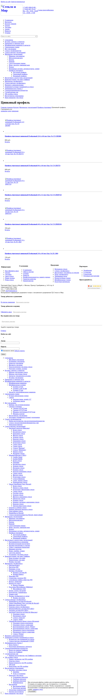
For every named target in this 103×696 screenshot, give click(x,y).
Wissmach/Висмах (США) (17, 455)
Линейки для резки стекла (18, 670)
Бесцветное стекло (19, 432)
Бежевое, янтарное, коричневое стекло (26, 502)
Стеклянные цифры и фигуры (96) (20, 580)
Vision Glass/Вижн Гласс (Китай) (20, 484)
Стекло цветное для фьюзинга (15, 83)
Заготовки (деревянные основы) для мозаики (24, 417)
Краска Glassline (18, 585)
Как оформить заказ (12, 271)
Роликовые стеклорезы (17, 361)
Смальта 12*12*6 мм (20, 410)
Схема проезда (43, 10)
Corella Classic (17, 457)
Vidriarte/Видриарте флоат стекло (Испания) (24, 621)
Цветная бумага (14, 565)
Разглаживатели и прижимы (18, 542)
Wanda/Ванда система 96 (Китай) (20, 601)
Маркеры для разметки (17, 56)
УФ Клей (12, 664)
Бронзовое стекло (19, 433)
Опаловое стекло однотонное (23, 623)
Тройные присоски (19, 681)
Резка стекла (9, 280)
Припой (11, 61)
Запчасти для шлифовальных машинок (22, 392)
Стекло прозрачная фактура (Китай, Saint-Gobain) (26, 515)
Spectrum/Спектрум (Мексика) (19, 428)
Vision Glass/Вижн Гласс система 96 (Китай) (24, 603)
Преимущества (28, 281)
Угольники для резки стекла (18, 554)
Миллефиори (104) (19, 589)
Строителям (87, 274)
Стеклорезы (9, 40)
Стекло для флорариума (13, 51)
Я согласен (32, 691)
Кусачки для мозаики (16, 378)
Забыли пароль (19, 351)
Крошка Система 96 (20, 572)
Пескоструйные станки (63, 278)
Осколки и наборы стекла (17, 507)
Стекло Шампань (19, 479)
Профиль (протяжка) (16, 70)
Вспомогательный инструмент (19, 544)
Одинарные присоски (20, 677)
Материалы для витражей (13, 54)
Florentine (16, 462)
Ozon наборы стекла (16, 511)
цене (9, 111)
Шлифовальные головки (17, 385)
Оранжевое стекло (19, 441)
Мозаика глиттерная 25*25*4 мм (24, 412)
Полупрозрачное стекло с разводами (25, 628)
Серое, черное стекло (20, 480)
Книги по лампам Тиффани (18, 650)
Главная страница (7, 107)
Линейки (16, 672)
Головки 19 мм (18, 387)
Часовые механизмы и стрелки (19, 545)
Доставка (8, 27)
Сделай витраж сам (11, 92)
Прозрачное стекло (19, 616)
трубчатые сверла (19, 401)
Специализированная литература (16, 90)
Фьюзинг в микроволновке (14, 85)
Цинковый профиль (20, 76)
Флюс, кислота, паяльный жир (19, 65)
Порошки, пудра (14, 569)
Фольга (11, 67)
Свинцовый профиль (20, 74)
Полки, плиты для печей (17, 590)
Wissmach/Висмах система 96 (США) (21, 608)
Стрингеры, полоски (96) (17, 578)
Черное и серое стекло (20, 488)
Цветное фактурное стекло (22, 506)
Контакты (8, 22)
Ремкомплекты (18, 682)
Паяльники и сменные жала (14, 43)
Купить (7, 142)
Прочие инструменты (16, 691)
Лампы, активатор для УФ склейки (21, 659)
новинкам (15, 111)
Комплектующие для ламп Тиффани (17, 79)
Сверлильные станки (12, 47)
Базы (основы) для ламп (17, 558)
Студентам (87, 272)
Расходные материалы (62, 281)
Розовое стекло (18, 470)
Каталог (16, 107)
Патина (11, 60)
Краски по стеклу (15, 583)
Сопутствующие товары (17, 63)
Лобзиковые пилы (61, 276)
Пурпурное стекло (19, 442)
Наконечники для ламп (17, 560)
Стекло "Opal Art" (19, 618)
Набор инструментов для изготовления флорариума (27, 421)
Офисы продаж (28, 272)
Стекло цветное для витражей (15, 52)
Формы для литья (19, 598)
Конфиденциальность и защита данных (36, 277)
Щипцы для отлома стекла (18, 374)
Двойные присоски (19, 679)
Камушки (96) (13, 576)
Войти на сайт (6, 2)
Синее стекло (17, 446)
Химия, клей (13, 594)
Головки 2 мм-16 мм (20, 388)
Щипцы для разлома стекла (18, 372)
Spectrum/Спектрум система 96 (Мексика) (23, 612)
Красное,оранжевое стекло (22, 471)
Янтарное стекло (18, 453)
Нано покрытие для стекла (14, 97)
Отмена (3, 331)
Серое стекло (17, 444)
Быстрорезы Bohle (19, 686)
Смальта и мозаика (15, 406)
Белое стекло (17, 430)
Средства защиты (15, 553)
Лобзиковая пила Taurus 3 (13, 88)
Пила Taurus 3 (13, 645)
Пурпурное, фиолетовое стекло (23, 489)
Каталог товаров (10, 24)
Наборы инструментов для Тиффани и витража (25, 655)
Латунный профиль (19, 72)
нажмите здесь (38, 689)
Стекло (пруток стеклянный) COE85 (21, 641)
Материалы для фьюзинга (14, 81)
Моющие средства (15, 549)
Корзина (51, 10)
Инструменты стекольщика (14, 96)
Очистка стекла (14, 661)
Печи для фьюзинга (61, 274)
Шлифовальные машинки (18, 383)
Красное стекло (18, 439)
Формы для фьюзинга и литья (19, 596)
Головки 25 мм (18, 390)
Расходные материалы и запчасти (20, 646)
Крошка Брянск (18, 574)
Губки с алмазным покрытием (19, 547)
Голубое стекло (18, 493)
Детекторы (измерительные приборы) (22, 690)
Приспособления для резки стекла (20, 367)
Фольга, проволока (15, 581)
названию (4, 111)
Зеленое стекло (18, 437)
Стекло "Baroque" (19, 448)
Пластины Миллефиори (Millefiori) (21, 587)
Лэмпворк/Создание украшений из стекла (19, 87)
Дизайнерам (87, 270)
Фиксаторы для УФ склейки (18, 666)
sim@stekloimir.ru (11, 291)
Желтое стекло (18, 435)
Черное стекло (18, 452)
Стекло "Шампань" (19, 450)
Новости (8, 31)
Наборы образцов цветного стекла (20, 509)
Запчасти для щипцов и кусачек (20, 376)
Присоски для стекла (16, 675)
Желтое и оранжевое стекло (22, 497)
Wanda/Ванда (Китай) (16, 513)
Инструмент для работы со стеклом (67, 272)
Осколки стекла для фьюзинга (19, 607)
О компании (9, 20)
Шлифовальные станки (63, 280)
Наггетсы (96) (13, 567)
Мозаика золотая (18, 414)
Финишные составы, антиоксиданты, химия (24, 69)
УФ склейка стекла (11, 94)
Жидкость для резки (16, 365)
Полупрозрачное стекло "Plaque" (24, 627)
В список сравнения (8, 302)
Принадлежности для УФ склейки (20, 663)
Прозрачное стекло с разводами (24, 632)
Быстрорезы (13, 684)
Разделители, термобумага (18, 592)
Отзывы (7, 33)
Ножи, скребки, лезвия (17, 551)
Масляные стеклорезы (16, 359)
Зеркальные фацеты (15, 424)
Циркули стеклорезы (16, 363)
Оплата (7, 25)
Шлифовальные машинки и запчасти (17, 45)
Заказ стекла (9, 276)
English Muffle (17, 459)
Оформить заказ (6, 312)
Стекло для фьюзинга (62, 271)
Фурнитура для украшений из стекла (21, 639)
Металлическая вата (16, 58)
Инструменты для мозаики (18, 415)
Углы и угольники (19, 673)
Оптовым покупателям (91, 276)
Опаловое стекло (19, 614)
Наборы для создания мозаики (19, 405)
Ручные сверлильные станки (19, 396)
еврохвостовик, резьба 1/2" (22, 399)
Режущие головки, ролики (18, 369)
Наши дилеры (10, 278)
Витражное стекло (61, 269)
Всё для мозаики (10, 49)
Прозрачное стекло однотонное (23, 630)
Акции (7, 29)
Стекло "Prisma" (18, 634)
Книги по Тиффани (15, 652)
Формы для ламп (14, 562)
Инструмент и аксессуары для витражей (18, 78)
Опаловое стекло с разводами (23, 625)
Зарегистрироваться (18, 2)
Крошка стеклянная (15, 571)
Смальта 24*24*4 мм (20, 408)
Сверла (11, 397)
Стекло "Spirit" (18, 619)
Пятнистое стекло (19, 498)
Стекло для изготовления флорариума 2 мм (24, 423)
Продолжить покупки (22, 302)
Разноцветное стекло (20, 482)
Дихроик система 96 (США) (18, 610)
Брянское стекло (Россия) (17, 605)
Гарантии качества (29, 279)
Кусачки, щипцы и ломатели (14, 42)
